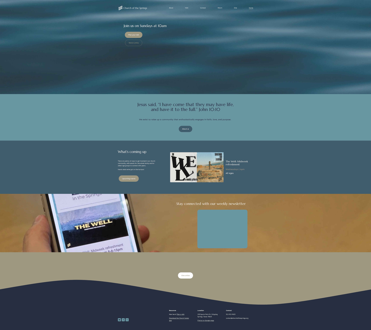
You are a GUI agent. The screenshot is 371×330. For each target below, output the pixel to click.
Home (251, 8)
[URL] (127, 319)
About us (185, 129)
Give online (185, 275)
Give (235, 8)
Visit (186, 8)
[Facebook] (123, 319)
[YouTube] (119, 319)
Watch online (134, 43)
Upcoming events (128, 179)
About (171, 8)
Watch (220, 8)
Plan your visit (133, 35)
